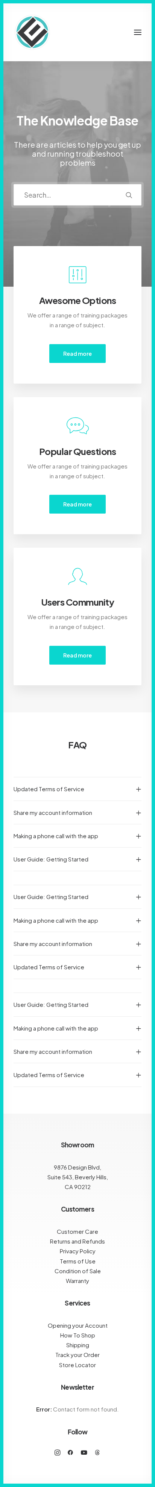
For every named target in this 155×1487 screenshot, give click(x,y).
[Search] (77, 195)
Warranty (77, 1280)
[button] (137, 32)
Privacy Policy (78, 1250)
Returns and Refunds (77, 1241)
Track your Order (77, 1354)
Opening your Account (78, 1325)
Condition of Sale (78, 1270)
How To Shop (77, 1335)
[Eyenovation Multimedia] (32, 32)
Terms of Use (78, 1261)
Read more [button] (77, 353)
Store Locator (77, 1364)
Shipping (77, 1344)
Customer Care (77, 1231)
